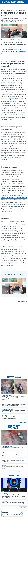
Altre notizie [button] (22, 422)
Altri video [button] (23, 507)
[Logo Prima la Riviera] (14, 2)
